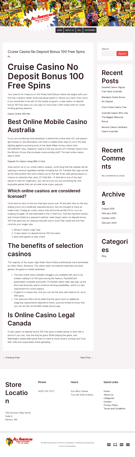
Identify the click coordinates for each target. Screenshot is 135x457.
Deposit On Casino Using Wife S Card (26, 161)
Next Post (87, 357)
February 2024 (109, 222)
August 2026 (108, 208)
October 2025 (108, 218)
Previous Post (11, 357)
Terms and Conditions (114, 408)
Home (107, 391)
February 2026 (109, 213)
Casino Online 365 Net (19, 113)
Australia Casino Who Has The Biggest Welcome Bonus (115, 117)
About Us (108, 394)
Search (105, 49)
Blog (104, 256)
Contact (107, 401)
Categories (109, 398)
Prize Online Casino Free (114, 107)
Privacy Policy (111, 405)
